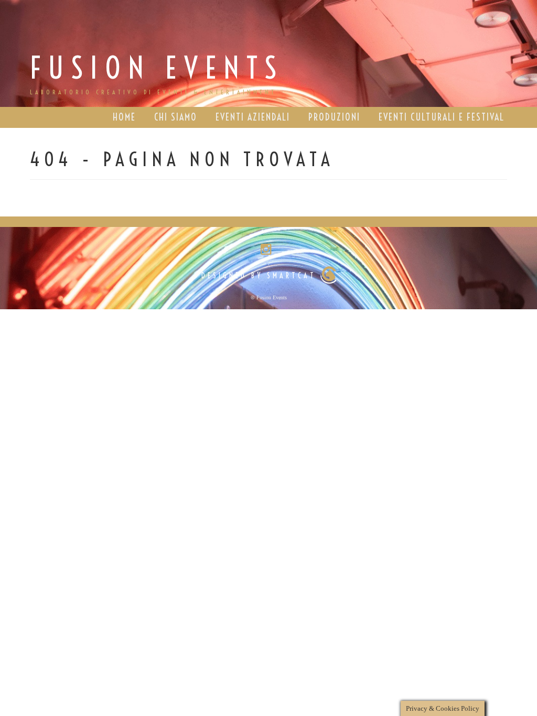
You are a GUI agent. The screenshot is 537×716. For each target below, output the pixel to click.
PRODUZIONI (334, 117)
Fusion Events (157, 68)
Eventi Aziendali (253, 117)
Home (124, 117)
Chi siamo (175, 117)
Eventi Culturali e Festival (441, 117)
